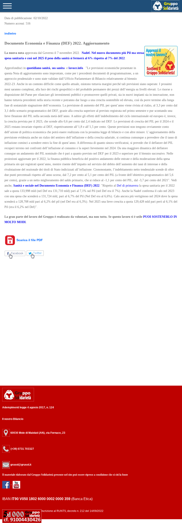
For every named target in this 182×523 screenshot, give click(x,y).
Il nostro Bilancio (12, 419)
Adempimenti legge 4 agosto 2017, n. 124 (28, 407)
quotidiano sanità (38, 68)
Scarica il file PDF (29, 240)
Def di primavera (127, 185)
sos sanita (58, 68)
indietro (10, 33)
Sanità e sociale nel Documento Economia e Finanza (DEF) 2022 (56, 185)
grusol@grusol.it (20, 464)
